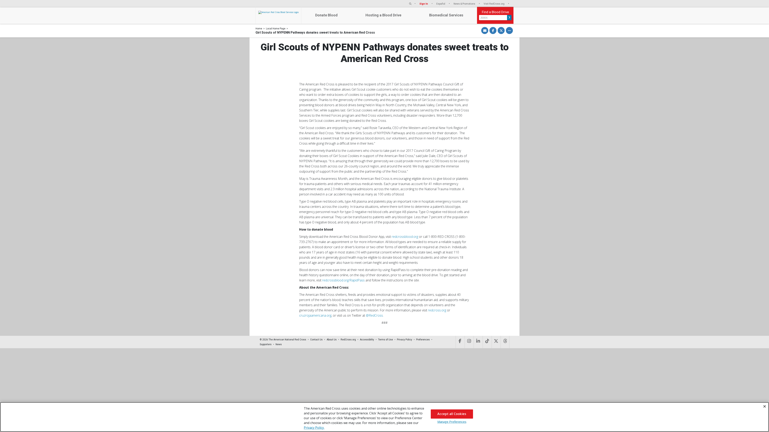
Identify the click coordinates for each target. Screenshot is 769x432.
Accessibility (367, 339)
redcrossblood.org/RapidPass (343, 280)
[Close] (764, 406)
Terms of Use (385, 339)
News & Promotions (465, 4)
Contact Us (316, 339)
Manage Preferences (451, 422)
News (279, 344)
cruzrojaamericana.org (315, 315)
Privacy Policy (404, 339)
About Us (332, 339)
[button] (410, 3)
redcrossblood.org (405, 236)
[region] (384, 417)
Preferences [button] (423, 339)
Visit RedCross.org (494, 4)
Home (259, 28)
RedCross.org (348, 339)
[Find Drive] (509, 17)
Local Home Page (275, 28)
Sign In (424, 4)
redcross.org (437, 310)
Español (441, 4)
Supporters (266, 344)
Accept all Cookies (451, 414)
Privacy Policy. (314, 427)
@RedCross (374, 315)
